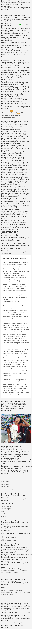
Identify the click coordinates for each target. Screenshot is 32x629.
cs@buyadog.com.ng (11, 540)
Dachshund (24, 570)
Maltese (3, 570)
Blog (2, 511)
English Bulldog (17, 592)
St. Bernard (17, 589)
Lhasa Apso (26, 592)
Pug (19, 569)
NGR (27, 24)
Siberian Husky (18, 591)
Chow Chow (4, 591)
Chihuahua (24, 589)
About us (3, 514)
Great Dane (4, 594)
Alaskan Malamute (6, 592)
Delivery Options (6, 484)
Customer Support (6, 506)
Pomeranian (10, 570)
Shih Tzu (17, 570)
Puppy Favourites (7, 113)
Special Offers (20, 113)
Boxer (11, 591)
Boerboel (11, 594)
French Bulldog (5, 572)
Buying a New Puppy (8, 117)
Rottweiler (25, 572)
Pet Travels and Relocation (11, 115)
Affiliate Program (6, 509)
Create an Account (6, 479)
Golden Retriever (12, 569)
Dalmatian (25, 569)
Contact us (4, 516)
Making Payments (6, 481)
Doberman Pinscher (7, 589)
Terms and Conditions (7, 489)
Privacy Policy (5, 487)
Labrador (4, 569)
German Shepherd (16, 572)
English (20, 25)
